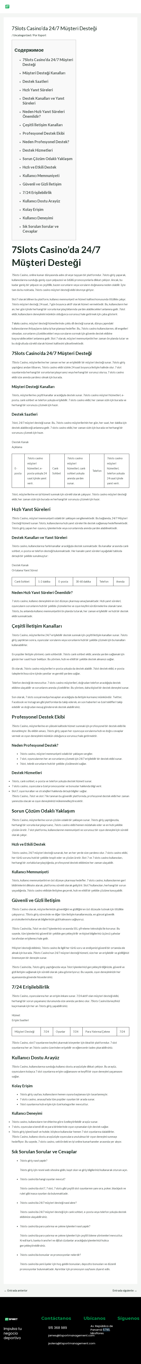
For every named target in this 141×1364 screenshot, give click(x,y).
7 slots (16, 323)
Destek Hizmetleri (38, 150)
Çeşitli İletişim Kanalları (43, 125)
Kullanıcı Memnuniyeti (41, 175)
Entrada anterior (16, 1290)
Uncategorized (22, 35)
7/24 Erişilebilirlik (37, 192)
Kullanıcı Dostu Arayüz (41, 201)
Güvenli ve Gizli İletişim (42, 184)
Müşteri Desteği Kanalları (44, 73)
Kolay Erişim (33, 209)
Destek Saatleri (35, 81)
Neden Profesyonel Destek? (46, 141)
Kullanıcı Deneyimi (38, 218)
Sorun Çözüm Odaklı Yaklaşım (48, 158)
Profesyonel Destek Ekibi (43, 133)
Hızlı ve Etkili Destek (39, 167)
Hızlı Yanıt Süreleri (38, 90)
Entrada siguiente (125, 1290)
